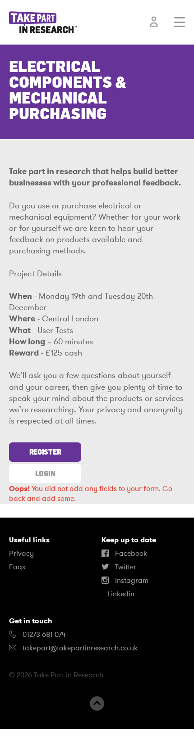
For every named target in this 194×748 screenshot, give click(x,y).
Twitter (124, 567)
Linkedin (120, 594)
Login (45, 473)
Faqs (17, 567)
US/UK (36, 738)
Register (45, 451)
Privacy (21, 554)
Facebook (130, 554)
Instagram (130, 581)
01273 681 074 (43, 635)
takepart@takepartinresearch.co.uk (80, 648)
